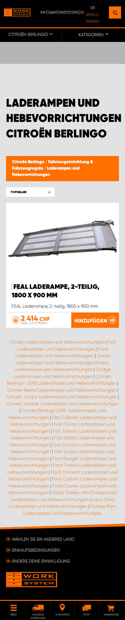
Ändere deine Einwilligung (41, 561)
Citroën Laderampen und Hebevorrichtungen (56, 342)
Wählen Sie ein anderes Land (43, 539)
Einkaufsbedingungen (36, 550)
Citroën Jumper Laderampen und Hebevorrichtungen (62, 404)
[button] (30, 192)
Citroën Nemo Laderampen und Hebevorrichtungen (61, 390)
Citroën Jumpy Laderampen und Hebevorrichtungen (61, 397)
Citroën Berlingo (28, 162)
